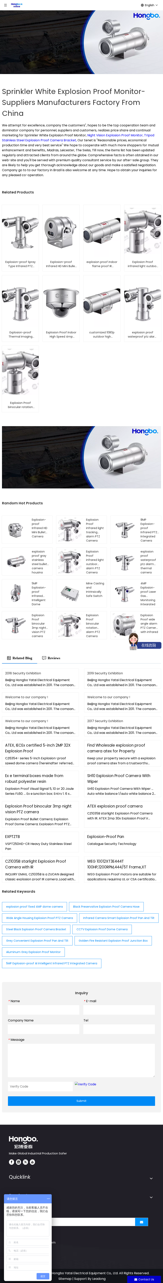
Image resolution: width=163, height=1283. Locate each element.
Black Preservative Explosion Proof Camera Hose (106, 907)
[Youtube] (32, 1162)
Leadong (99, 1278)
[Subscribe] (141, 1222)
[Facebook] (11, 1162)
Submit (81, 1101)
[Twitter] (25, 1162)
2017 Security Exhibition (105, 721)
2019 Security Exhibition (105, 673)
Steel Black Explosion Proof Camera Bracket (36, 929)
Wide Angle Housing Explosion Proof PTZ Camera (39, 918)
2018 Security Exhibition (23, 673)
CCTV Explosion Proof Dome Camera (102, 929)
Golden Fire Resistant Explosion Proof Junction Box (113, 941)
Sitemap (65, 1278)
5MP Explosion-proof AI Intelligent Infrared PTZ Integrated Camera (51, 963)
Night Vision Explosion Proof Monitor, (115, 135)
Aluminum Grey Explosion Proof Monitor (33, 952)
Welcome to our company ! (26, 697)
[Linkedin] (18, 1162)
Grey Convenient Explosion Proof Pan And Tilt (37, 941)
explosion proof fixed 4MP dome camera (34, 907)
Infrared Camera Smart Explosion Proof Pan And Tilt (118, 918)
